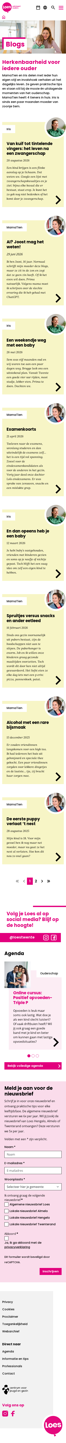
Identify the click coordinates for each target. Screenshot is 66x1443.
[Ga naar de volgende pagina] (42, 881)
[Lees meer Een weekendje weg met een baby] (33, 356)
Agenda (8, 1351)
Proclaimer (10, 1316)
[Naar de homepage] (3, 18)
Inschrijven (51, 1271)
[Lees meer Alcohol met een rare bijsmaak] (33, 742)
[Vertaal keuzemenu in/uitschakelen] (45, 7)
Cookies (8, 1309)
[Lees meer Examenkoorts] (33, 452)
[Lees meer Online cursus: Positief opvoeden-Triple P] (35, 1010)
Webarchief (10, 1331)
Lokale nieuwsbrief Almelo (29, 1211)
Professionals (12, 1366)
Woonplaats (14, 1179)
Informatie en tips (15, 1359)
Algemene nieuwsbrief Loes (30, 1204)
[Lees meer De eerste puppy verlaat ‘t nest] (33, 830)
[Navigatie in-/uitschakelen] (61, 7)
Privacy (7, 1302)
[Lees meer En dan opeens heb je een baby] (33, 545)
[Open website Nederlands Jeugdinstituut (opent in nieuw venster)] (33, 1390)
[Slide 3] (37, 1055)
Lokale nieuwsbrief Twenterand (33, 1224)
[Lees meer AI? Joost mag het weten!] (33, 262)
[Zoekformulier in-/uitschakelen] (53, 7)
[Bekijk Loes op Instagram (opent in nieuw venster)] (46, 937)
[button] (38, 7)
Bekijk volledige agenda (25, 1066)
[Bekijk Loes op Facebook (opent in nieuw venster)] (53, 937)
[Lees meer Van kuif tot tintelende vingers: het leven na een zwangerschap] (33, 164)
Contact (8, 1373)
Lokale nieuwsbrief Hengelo (30, 1217)
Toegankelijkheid (14, 1324)
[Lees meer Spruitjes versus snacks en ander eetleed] (33, 641)
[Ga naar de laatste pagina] (48, 881)
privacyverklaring (17, 1247)
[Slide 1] (28, 1055)
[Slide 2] (33, 1055)
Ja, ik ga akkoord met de (31, 1245)
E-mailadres (14, 1163)
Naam (10, 1147)
